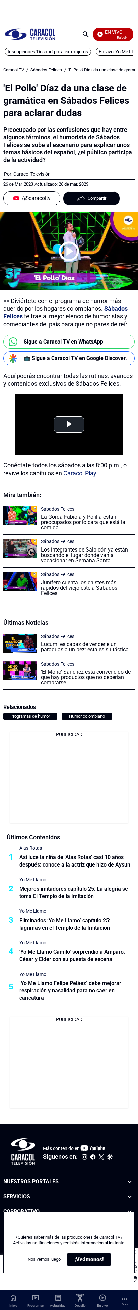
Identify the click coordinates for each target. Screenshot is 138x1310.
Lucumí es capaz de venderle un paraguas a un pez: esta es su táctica (85, 647)
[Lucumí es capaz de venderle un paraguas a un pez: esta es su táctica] (20, 643)
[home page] (30, 34)
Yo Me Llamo (32, 879)
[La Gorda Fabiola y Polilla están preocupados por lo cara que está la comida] (20, 515)
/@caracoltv (36, 198)
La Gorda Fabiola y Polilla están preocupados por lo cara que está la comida (83, 522)
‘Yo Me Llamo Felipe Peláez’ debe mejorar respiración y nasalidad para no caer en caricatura (70, 990)
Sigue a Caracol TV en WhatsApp (63, 341)
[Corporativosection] (130, 1211)
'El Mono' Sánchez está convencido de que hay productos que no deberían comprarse (86, 677)
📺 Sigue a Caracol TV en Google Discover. (75, 358)
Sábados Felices (46, 69)
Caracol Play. (80, 473)
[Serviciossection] (130, 1196)
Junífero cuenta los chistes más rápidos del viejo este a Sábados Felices (79, 587)
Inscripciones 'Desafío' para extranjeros (48, 51)
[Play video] (69, 251)
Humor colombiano (87, 716)
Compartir (97, 198)
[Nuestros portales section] (130, 1181)
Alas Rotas (30, 848)
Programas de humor (30, 716)
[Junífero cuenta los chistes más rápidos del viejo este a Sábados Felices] (20, 581)
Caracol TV (13, 69)
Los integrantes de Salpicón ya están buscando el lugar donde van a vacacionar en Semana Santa (84, 555)
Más (125, 1304)
